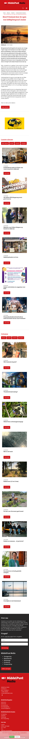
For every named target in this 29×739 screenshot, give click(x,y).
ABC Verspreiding (5, 718)
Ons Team (3, 727)
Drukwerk (3, 715)
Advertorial (3, 703)
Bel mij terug (5, 648)
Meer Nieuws (5, 143)
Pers (2, 729)
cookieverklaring (24, 732)
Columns (17, 143)
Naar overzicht (5, 107)
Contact (3, 724)
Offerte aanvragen (6, 668)
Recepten (24, 143)
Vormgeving (3, 714)
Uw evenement (4, 705)
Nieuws (3, 337)
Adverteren (3, 702)
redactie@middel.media (7, 693)
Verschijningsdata (5, 706)
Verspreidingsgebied (5, 708)
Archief (11, 143)
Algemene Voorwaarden (6, 730)
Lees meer (6, 173)
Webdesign (3, 717)
